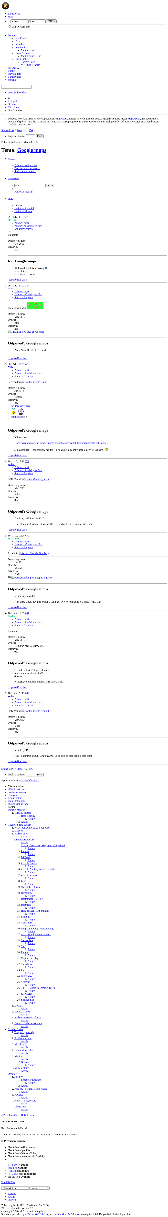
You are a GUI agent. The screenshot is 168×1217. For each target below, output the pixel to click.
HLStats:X (13, 67)
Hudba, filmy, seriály (25, 1100)
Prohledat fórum (16, 801)
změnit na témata (23, 211)
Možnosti (11, 159)
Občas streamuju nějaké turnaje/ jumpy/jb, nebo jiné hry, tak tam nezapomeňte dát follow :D (62, 443)
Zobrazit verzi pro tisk (25, 165)
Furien (24, 952)
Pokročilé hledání (17, 92)
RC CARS (26, 993)
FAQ (17, 41)
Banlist (11, 70)
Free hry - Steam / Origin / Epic (30, 1088)
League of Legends (31, 1079)
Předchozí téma (11, 1115)
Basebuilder (27, 892)
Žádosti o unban (22, 1011)
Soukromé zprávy (17, 792)
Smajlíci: (12, 1167)
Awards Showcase (20, 405)
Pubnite (25, 851)
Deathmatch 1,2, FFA (32, 898)
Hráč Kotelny (28, 815)
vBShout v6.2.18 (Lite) (37, 1214)
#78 (27, 364)
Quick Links (20, 59)
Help (10, 16)
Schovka (25, 981)
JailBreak (26, 857)
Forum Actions (22, 53)
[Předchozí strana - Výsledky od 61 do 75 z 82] (24, 130)
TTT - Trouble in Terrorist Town (38, 987)
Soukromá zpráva (23, 228)
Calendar (19, 44)
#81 (27, 613)
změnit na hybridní (24, 208)
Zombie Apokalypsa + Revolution (38, 869)
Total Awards (17, 417)
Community (20, 47)
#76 (27, 217)
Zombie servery (29, 875)
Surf (23, 946)
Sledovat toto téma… (25, 171)
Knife (24, 881)
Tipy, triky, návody (24, 1032)
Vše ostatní (13, 107)
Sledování (13, 795)
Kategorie (13, 101)
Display (11, 199)
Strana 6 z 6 (7, 130)
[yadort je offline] (35, 479)
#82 (27, 693)
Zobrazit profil (21, 223)
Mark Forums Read (31, 56)
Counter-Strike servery (19, 824)
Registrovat (14, 13)
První (19, 130)
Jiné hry (18, 1076)
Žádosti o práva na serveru (28, 1023)
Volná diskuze (21, 1068)
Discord (18, 830)
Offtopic (12, 104)
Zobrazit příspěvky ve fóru (28, 225)
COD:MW (26, 976)
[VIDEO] (13, 1173)
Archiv (31, 818)
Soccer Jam (27, 940)
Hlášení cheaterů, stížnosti (27, 1017)
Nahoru (35, 780)
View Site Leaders (30, 64)
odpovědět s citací (17, 279)
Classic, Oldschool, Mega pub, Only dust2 (43, 845)
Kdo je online (15, 798)
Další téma (26, 1115)
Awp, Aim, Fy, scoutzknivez (36, 934)
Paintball (25, 916)
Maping (18, 1056)
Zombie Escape (29, 863)
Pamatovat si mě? (20, 26)
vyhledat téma (13, 179)
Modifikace (20, 1044)
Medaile (12, 79)
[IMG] (11, 1170)
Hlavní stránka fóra (18, 803)
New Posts (20, 38)
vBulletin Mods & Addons (65, 1214)
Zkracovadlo (14, 76)
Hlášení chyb (21, 833)
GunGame (26, 922)
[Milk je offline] (34, 382)
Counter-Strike (15, 1029)
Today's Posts (28, 61)
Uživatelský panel (17, 789)
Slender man (27, 999)
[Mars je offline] (35, 308)
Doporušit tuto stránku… (27, 168)
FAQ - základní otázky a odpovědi (32, 827)
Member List (27, 50)
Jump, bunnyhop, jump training (37, 928)
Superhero (26, 964)
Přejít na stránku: (17, 136)
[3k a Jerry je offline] (34, 553)
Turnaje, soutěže (16, 809)
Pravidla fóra (14, 73)
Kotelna (12, 1193)
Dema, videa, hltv (23, 1050)
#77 (27, 285)
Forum (11, 35)
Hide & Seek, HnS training (35, 910)
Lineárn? (19, 205)
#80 (27, 535)
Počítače (18, 1094)
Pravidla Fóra (8, 1182)
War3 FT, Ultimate (30, 887)
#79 (27, 461)
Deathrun (26, 904)
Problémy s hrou (23, 1038)
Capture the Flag (29, 958)
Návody (25, 1062)
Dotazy (18, 1005)
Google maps (31, 150)
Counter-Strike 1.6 (24, 839)
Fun (23, 970)
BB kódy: (13, 1164)
